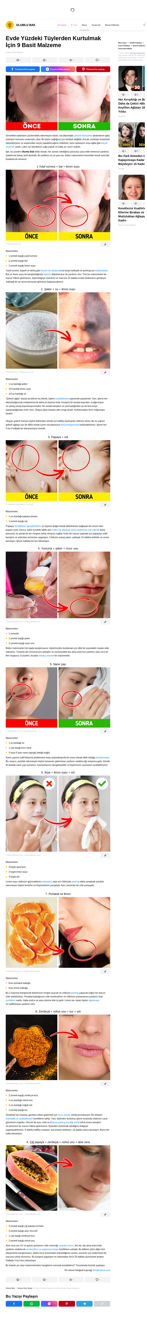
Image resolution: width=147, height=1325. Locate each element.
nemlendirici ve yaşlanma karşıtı (42, 1249)
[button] (123, 94)
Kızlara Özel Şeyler (127, 225)
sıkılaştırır (47, 881)
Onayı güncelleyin (125, 48)
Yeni (75, 25)
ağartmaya (94, 1000)
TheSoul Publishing (137, 53)
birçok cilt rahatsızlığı (51, 270)
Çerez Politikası (124, 46)
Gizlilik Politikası (135, 43)
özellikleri (11, 1000)
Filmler (121, 168)
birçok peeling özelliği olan (64, 1122)
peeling (75, 881)
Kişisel (63, 25)
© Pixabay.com (11, 372)
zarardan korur (66, 1245)
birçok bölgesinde (70, 425)
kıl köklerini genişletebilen (28, 526)
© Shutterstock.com (13, 244)
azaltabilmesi (62, 398)
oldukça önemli (46, 655)
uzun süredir (64, 1115)
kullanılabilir (101, 270)
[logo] (20, 25)
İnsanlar (122, 116)
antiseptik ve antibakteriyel (19, 1118)
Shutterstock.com (101, 1270)
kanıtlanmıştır (102, 757)
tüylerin (47, 274)
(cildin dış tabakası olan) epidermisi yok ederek (75, 530)
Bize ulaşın (122, 43)
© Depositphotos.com (14, 622)
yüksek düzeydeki (83, 135)
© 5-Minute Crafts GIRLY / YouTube (19, 504)
